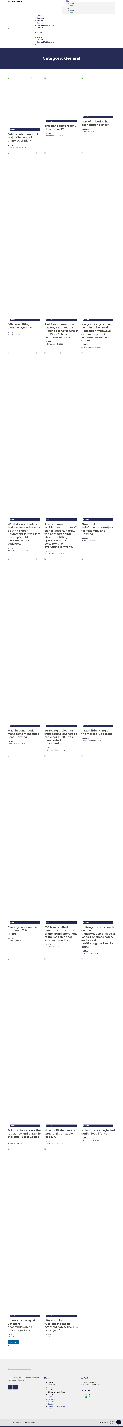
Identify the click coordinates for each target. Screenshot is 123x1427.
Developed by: (104, 1422)
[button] (74, 30)
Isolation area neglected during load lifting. (98, 1132)
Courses (40, 23)
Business (40, 18)
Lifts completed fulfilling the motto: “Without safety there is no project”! (61, 1325)
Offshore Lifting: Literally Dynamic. (20, 326)
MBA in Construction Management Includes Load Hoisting (23, 734)
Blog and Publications (45, 25)
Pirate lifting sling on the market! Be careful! (97, 732)
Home (39, 16)
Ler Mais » (11, 145)
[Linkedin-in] (15, 1387)
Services (40, 20)
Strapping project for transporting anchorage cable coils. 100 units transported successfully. (60, 737)
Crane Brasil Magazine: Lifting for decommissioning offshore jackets (23, 1325)
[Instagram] (10, 1387)
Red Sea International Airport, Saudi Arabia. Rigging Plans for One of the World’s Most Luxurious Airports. (61, 331)
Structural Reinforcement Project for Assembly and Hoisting (97, 529)
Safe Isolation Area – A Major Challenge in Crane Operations (23, 137)
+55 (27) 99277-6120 (88, 1382)
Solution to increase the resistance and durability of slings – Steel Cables (25, 1133)
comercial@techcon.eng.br (91, 1385)
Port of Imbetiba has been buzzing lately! (95, 123)
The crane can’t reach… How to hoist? (60, 127)
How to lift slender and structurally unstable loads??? (60, 1133)
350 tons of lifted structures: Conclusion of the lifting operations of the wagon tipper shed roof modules (60, 934)
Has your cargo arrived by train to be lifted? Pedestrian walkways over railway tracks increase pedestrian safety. (96, 332)
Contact (40, 28)
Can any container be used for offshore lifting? (22, 930)
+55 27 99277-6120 (17, 2)
